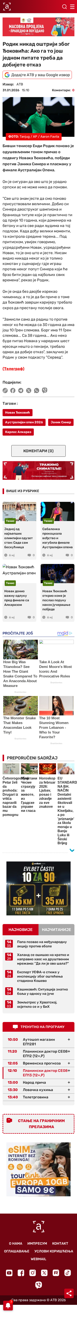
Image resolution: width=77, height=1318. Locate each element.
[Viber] (38, 1285)
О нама (15, 1243)
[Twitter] (44, 1272)
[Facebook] (21, 1272)
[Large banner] (38, 26)
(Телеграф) (13, 368)
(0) (38, 451)
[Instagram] (32, 1272)
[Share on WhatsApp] (36, 390)
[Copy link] (5, 390)
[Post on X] (28, 390)
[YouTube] (9, 1273)
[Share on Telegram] (21, 390)
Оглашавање (16, 1251)
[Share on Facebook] (13, 390)
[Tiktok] (67, 1272)
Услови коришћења (53, 1251)
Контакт (60, 1243)
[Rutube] (56, 1272)
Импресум (37, 1243)
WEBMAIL (38, 1259)
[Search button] (64, 6)
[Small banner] (38, 888)
